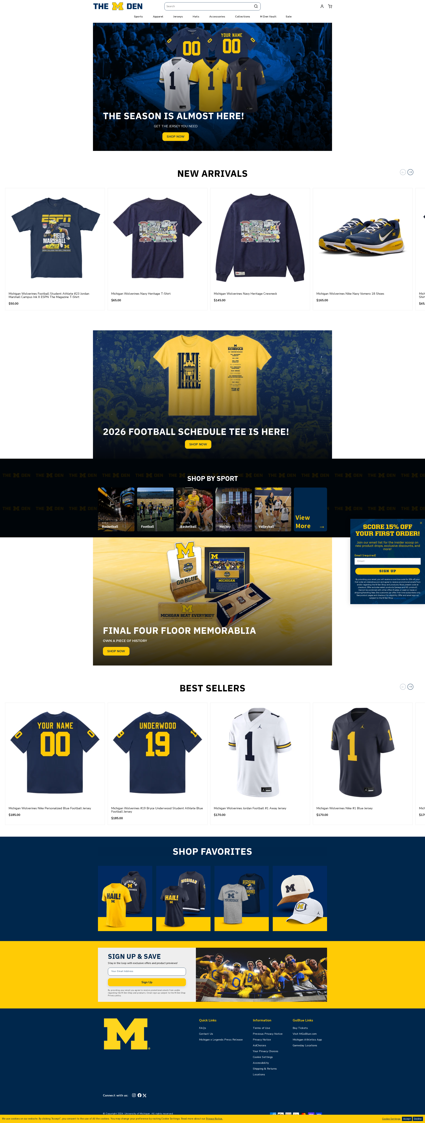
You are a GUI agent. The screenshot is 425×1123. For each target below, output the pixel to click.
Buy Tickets (300, 1028)
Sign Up (146, 982)
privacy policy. (400, 598)
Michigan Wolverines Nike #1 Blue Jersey (344, 808)
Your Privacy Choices (265, 1051)
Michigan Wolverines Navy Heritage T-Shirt (141, 293)
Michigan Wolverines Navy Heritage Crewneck (245, 293)
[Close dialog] (421, 523)
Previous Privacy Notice (268, 1034)
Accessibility (261, 1063)
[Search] (256, 6)
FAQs (202, 1028)
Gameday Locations (305, 1045)
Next (410, 172)
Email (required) (365, 555)
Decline (418, 1119)
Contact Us (206, 1034)
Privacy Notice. (214, 1118)
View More (310, 521)
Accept (407, 1119)
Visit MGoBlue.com (305, 1034)
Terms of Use (261, 1028)
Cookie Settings (263, 1057)
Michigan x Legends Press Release (221, 1039)
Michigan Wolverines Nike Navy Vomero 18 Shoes (350, 293)
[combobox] (212, 6)
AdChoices (259, 1045)
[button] (330, 6)
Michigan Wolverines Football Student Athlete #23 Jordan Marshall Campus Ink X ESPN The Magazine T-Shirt (49, 295)
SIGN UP (387, 571)
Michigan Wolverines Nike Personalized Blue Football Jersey (50, 808)
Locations (259, 1074)
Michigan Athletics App (307, 1039)
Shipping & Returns (265, 1068)
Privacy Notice (262, 1039)
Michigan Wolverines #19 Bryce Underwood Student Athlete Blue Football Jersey (157, 810)
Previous (403, 172)
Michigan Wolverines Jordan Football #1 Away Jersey (250, 808)
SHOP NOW (176, 137)
